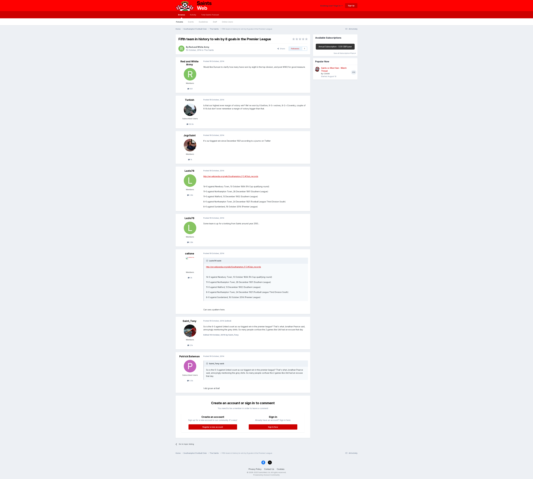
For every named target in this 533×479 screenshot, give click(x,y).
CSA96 (327, 73)
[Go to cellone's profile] (190, 263)
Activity (193, 15)
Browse (181, 15)
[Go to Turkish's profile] (190, 109)
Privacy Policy (255, 469)
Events (191, 22)
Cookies (280, 469)
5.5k (191, 380)
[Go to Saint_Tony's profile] (190, 331)
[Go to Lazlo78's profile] (190, 180)
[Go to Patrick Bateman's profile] (190, 366)
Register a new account (213, 427)
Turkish (189, 99)
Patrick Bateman (189, 356)
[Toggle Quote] (207, 261)
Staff (215, 22)
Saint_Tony (189, 321)
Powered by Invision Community (266, 475)
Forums (179, 22)
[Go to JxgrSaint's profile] (190, 145)
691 (191, 89)
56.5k (191, 124)
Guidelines (203, 22)
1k (191, 159)
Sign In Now (273, 427)
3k (191, 277)
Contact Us (269, 469)
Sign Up (351, 5)
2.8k (191, 195)
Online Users (227, 22)
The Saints (209, 50)
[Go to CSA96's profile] (317, 69)
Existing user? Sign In (330, 6)
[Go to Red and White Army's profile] (181, 49)
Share (282, 48)
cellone (189, 253)
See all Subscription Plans (344, 53)
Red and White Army (199, 47)
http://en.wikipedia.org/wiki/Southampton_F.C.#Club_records (230, 176)
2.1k (191, 345)
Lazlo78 (189, 170)
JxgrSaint (189, 135)
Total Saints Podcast (210, 15)
